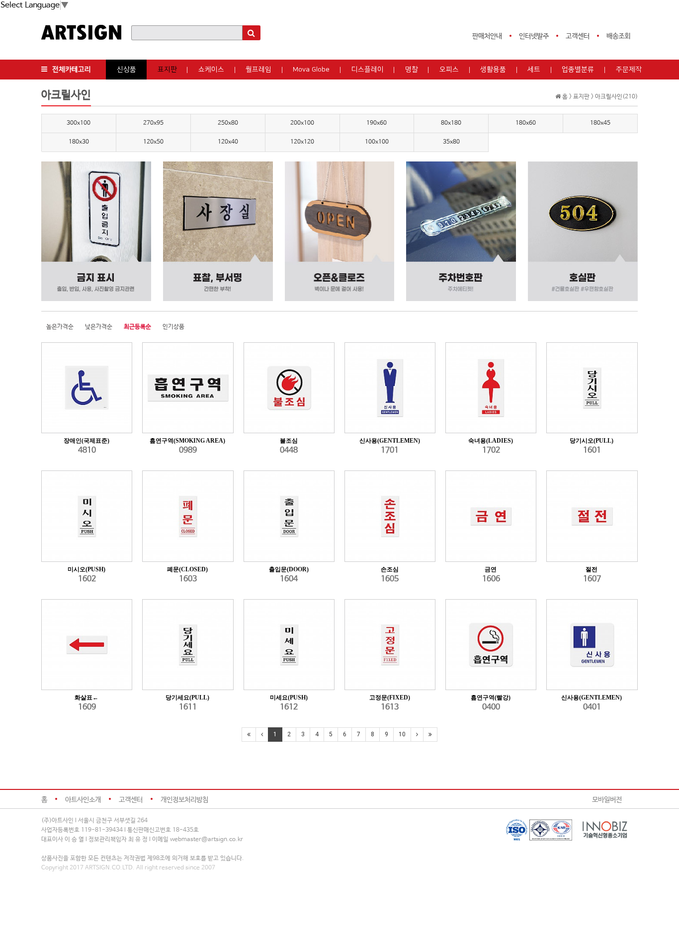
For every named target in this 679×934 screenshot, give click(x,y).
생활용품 (493, 70)
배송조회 (618, 36)
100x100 (377, 142)
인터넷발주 (534, 36)
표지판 (167, 70)
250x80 (228, 123)
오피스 (449, 70)
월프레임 (258, 70)
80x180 (451, 123)
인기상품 (173, 326)
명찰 (411, 70)
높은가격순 (60, 326)
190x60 (376, 123)
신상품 (126, 70)
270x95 (153, 123)
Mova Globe (311, 70)
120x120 (302, 142)
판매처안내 (487, 36)
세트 (533, 70)
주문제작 (629, 70)
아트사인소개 (83, 800)
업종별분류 (578, 70)
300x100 (78, 123)
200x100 (302, 123)
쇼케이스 (211, 70)
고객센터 (578, 36)
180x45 (600, 123)
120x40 (228, 142)
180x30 (79, 142)
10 (402, 734)
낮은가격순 (98, 326)
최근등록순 (137, 326)
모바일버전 (607, 800)
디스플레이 (367, 70)
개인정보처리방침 (184, 800)
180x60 (525, 123)
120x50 (153, 142)
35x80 (451, 142)
